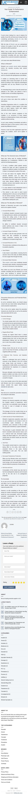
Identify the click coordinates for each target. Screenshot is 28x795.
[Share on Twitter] (12, 512)
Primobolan (4, 671)
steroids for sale (19, 39)
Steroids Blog (11, 7)
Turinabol (3, 691)
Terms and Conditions (6, 779)
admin (20, 15)
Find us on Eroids (5, 782)
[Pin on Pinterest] (18, 512)
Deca (2, 649)
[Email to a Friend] (15, 512)
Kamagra (3, 660)
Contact (18, 790)
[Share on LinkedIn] (20, 512)
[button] (21, 2)
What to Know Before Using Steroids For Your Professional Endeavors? (7, 535)
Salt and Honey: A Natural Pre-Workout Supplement (22, 535)
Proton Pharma (5, 761)
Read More (10, 720)
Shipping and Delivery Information (9, 777)
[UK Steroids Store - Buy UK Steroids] (10, 2)
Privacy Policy (4, 772)
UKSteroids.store (18, 793)
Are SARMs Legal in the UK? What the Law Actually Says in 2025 (16, 607)
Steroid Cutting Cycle (6, 680)
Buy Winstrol (6, 518)
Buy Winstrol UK (13, 518)
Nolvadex (3, 666)
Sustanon (3, 685)
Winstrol (18, 7)
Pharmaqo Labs (5, 755)
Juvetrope (3, 763)
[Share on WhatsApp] (7, 512)
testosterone (4, 70)
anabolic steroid (13, 66)
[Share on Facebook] (10, 512)
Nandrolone (4, 663)
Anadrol (3, 637)
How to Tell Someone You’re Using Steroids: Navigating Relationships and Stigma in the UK (15, 618)
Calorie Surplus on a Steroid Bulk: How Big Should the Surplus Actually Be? (16, 612)
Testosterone (4, 688)
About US (9, 790)
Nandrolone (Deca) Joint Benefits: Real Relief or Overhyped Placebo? (15, 628)
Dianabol (3, 651)
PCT (2, 668)
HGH (2, 654)
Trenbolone (4, 739)
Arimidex (3, 643)
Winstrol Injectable (5, 699)
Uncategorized (5, 694)
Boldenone (4, 646)
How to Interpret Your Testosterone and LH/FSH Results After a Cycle (15, 623)
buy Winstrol (8, 126)
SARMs (3, 677)
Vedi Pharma (4, 758)
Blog (14, 790)
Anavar (3, 640)
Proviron (3, 674)
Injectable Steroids (6, 657)
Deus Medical (4, 753)
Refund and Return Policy (7, 774)
